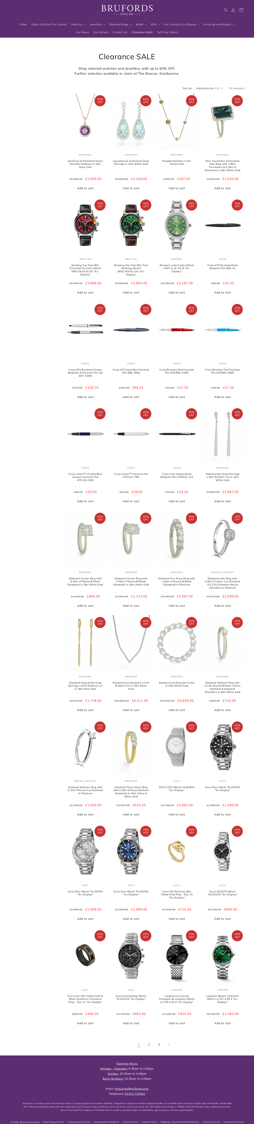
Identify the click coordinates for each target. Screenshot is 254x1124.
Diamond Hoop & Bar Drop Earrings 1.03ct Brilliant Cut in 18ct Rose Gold (85, 685)
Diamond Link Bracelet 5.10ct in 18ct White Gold (177, 684)
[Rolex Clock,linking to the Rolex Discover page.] (23, 9)
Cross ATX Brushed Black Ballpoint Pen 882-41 (222, 267)
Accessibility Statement (106, 1122)
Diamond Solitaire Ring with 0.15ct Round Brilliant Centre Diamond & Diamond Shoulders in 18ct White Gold (222, 687)
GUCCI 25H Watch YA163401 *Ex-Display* (177, 788)
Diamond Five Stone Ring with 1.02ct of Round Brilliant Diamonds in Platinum (176, 581)
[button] (226, 10)
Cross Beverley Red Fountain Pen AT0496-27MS (176, 371)
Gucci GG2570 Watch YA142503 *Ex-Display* (222, 893)
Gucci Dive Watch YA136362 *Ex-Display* (131, 893)
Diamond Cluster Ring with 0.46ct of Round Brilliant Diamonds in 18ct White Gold (131, 581)
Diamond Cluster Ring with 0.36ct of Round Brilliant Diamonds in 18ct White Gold (85, 581)
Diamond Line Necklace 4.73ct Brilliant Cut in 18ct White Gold (131, 685)
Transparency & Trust (79, 1122)
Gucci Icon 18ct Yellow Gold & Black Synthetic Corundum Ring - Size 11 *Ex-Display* (85, 999)
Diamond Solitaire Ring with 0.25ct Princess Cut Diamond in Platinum (85, 790)
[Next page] (169, 1044)
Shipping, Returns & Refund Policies (180, 1122)
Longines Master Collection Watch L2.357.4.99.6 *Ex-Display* (222, 999)
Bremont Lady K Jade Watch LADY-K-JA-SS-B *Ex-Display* (177, 268)
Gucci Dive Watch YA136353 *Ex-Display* (222, 788)
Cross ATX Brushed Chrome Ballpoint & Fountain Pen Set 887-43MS (85, 372)
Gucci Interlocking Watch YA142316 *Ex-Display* (131, 997)
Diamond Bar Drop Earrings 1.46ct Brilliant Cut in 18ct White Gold (222, 477)
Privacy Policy (130, 1122)
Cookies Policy (149, 1122)
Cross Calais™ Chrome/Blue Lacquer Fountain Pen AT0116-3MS (85, 477)
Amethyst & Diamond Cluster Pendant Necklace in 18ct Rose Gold (85, 164)
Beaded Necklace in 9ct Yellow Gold (177, 162)
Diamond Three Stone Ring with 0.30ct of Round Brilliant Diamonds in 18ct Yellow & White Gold (131, 791)
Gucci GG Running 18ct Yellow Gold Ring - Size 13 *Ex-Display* (177, 894)
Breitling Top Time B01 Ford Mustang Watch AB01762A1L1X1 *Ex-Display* (131, 270)
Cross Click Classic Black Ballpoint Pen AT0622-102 (176, 475)
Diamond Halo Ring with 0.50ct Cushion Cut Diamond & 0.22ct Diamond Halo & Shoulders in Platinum (222, 583)
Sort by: (187, 88)
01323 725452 (135, 1094)
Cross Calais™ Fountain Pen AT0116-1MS (131, 475)
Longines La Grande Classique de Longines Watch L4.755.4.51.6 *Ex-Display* (177, 999)
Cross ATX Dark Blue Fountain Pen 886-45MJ (131, 371)
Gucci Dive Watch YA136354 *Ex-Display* (85, 893)
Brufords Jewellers (30, 1122)
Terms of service (211, 1122)
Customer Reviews (234, 1122)
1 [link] (139, 1044)
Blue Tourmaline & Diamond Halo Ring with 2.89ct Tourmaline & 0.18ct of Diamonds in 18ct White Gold (222, 165)
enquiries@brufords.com (131, 1088)
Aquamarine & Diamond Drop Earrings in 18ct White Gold (131, 162)
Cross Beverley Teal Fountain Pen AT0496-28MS (222, 371)
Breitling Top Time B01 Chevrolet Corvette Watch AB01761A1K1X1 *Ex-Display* (85, 270)
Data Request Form (53, 1122)
